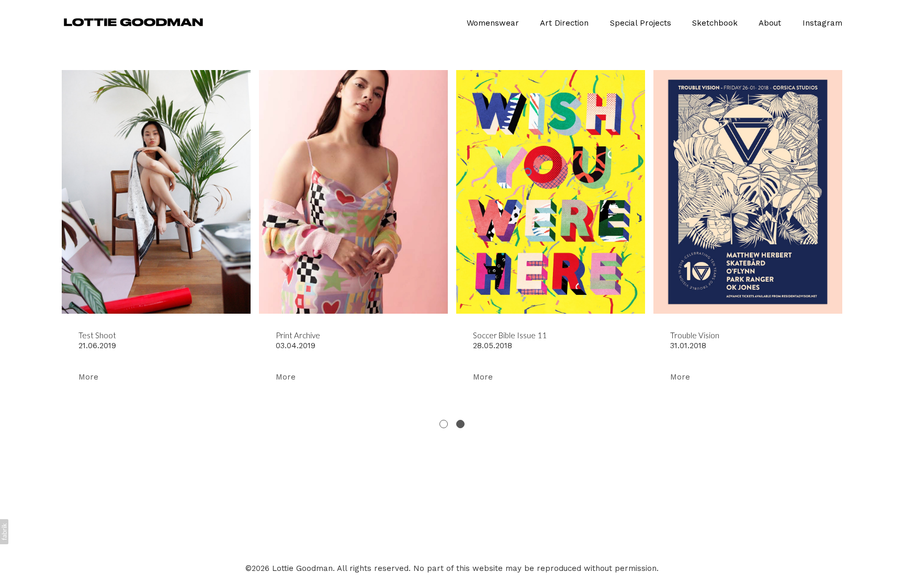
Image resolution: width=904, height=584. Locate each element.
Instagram (822, 23)
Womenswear (493, 23)
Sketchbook (715, 23)
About (770, 23)
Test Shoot (97, 335)
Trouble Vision (694, 335)
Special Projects (640, 23)
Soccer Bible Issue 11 (510, 335)
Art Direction (564, 23)
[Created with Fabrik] (4, 531)
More (88, 377)
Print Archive (298, 335)
